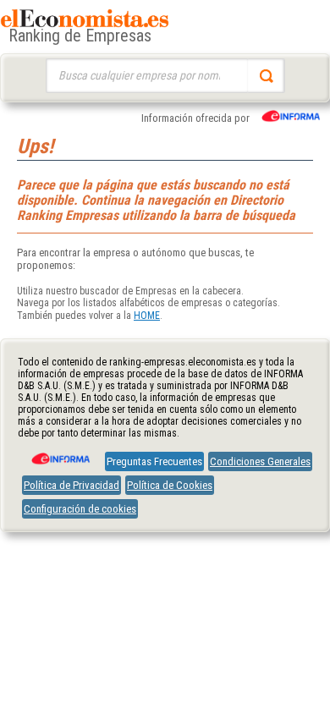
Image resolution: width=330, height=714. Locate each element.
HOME (147, 315)
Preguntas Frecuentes (154, 461)
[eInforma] (59, 452)
